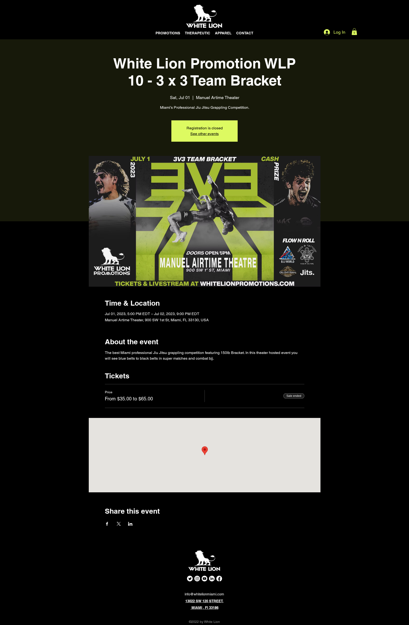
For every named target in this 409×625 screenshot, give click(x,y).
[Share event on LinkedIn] (130, 524)
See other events (204, 133)
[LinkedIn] (212, 578)
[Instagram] (197, 578)
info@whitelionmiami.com (204, 594)
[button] (354, 31)
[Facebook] (219, 578)
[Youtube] (204, 578)
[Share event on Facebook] (107, 524)
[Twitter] (190, 578)
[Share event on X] (118, 524)
